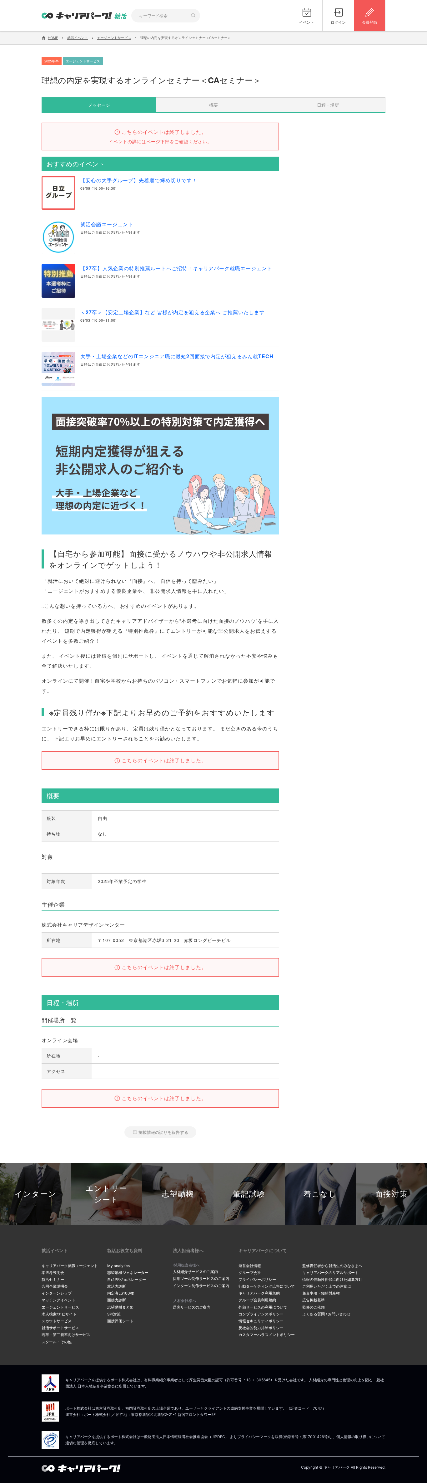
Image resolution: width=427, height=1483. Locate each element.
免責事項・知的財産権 (321, 1293)
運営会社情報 (250, 1265)
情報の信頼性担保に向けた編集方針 (332, 1279)
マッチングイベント (58, 1300)
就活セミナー (53, 1279)
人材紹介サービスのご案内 (195, 1271)
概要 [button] (213, 105)
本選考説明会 (53, 1272)
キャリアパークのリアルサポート (330, 1272)
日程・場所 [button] (328, 105)
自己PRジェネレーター (126, 1279)
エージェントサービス (60, 1307)
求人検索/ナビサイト (59, 1314)
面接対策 (391, 1193)
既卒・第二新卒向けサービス (66, 1334)
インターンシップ (57, 1293)
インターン (36, 1193)
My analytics (118, 1265)
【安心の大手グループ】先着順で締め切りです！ (138, 180)
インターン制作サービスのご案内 (201, 1285)
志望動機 (178, 1193)
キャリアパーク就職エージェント (70, 1265)
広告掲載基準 (313, 1300)
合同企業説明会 (55, 1286)
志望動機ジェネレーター (127, 1272)
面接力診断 (116, 1300)
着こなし (320, 1193)
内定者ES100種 (120, 1293)
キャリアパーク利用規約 (259, 1293)
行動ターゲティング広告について (267, 1286)
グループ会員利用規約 (257, 1300)
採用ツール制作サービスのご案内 (201, 1278)
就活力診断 (116, 1286)
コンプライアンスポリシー (261, 1314)
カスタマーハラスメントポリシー (267, 1334)
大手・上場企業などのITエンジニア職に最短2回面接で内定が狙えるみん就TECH (177, 356)
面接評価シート (120, 1321)
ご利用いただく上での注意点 (326, 1286)
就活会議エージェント (106, 224)
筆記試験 (249, 1193)
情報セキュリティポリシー (261, 1321)
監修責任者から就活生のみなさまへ (332, 1265)
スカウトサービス (57, 1321)
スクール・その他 (57, 1341)
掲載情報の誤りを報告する (163, 1132)
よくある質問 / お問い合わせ (326, 1314)
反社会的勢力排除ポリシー (261, 1327)
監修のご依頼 (313, 1307)
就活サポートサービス (60, 1327)
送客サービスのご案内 (191, 1307)
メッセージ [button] (99, 105)
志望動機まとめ (120, 1307)
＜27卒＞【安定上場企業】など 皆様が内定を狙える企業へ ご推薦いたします (172, 312)
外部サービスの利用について (263, 1307)
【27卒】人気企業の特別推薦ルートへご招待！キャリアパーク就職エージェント (176, 268)
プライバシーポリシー (257, 1279)
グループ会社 (250, 1272)
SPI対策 (114, 1314)
